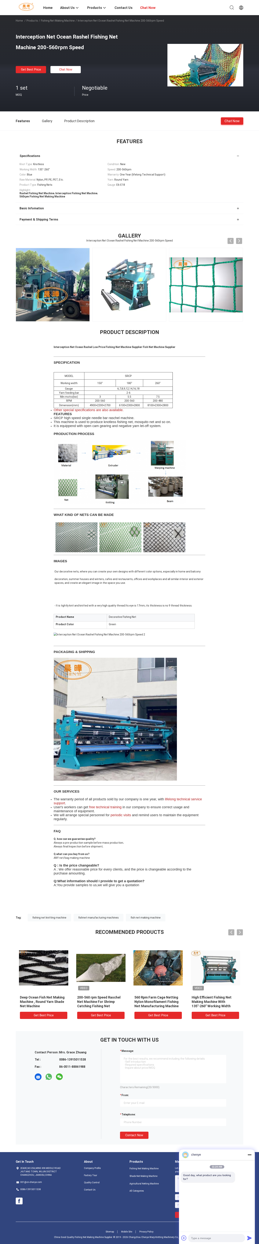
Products (32, 20)
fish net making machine (146, 917)
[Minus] (249, 1154)
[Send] (249, 1238)
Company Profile (92, 1168)
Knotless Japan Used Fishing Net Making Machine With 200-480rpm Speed (157, 1001)
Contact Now (134, 1135)
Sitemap (110, 1231)
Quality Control (92, 1182)
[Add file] (184, 1238)
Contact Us (90, 1189)
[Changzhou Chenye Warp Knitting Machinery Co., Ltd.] (27, 6)
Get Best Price (31, 69)
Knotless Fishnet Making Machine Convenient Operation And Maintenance (42, 1001)
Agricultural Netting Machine (144, 1183)
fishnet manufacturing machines (98, 917)
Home (19, 20)
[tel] (70, 1076)
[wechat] (59, 1076)
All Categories (137, 1191)
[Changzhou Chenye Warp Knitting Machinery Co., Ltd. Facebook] (19, 1201)
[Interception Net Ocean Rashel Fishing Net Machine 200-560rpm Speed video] (208, 284)
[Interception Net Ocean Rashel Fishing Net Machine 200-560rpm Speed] (205, 64)
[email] (38, 1076)
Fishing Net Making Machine (58, 20)
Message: (128, 1050)
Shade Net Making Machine (143, 1176)
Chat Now (65, 69)
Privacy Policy (146, 1231)
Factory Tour (90, 1175)
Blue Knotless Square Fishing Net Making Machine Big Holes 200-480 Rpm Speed (214, 1001)
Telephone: (129, 1114)
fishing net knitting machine (49, 917)
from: (125, 1095)
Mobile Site (126, 1231)
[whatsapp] (48, 1076)
